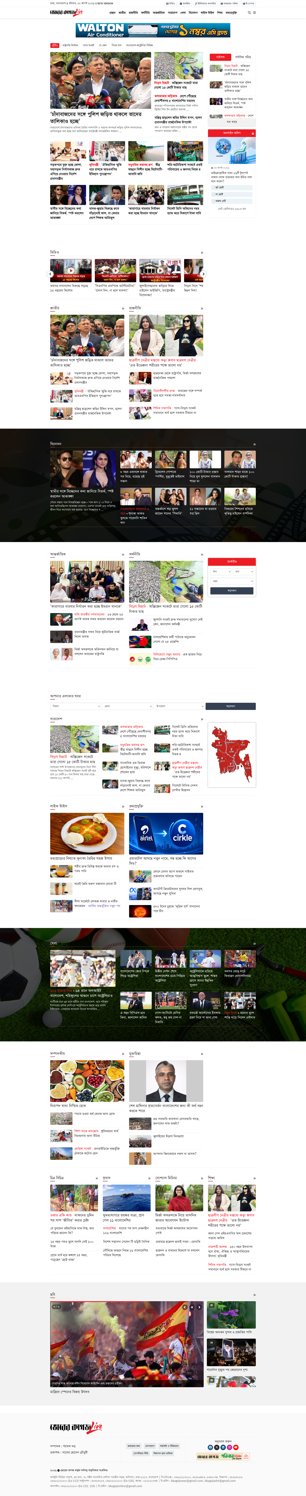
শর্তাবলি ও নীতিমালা (169, 1446)
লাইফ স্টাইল (207, 13)
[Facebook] (210, 1447)
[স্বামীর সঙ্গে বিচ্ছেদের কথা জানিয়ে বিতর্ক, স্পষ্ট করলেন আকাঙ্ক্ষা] (232, 104)
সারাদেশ (172, 13)
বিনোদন (193, 13)
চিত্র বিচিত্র (57, 1178)
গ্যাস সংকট (88, 45)
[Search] (249, 13)
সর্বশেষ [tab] (220, 57)
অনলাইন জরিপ (231, 133)
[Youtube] (236, 1447)
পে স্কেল (103, 45)
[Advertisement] (127, 234)
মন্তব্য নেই (220, 201)
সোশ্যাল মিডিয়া (166, 1178)
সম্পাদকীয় (57, 1053)
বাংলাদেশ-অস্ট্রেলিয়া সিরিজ (139, 45)
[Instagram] (229, 1447)
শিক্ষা (219, 13)
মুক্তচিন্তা (135, 1053)
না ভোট (219, 194)
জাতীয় (122, 13)
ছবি (52, 1294)
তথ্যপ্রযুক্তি (231, 13)
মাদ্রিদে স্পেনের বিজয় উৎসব (69, 1392)
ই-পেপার (249, 3)
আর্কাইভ (186, 3)
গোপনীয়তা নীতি (141, 1453)
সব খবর (232, 122)
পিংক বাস (116, 45)
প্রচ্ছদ (112, 13)
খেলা (183, 13)
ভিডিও (171, 3)
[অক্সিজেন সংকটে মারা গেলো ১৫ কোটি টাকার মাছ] (232, 70)
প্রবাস (106, 1178)
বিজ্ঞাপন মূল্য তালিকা (163, 1453)
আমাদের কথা (134, 1446)
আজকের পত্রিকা (230, 3)
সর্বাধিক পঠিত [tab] (243, 57)
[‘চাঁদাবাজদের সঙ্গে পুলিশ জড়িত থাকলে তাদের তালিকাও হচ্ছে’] (232, 87)
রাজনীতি (133, 13)
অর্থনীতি (145, 13)
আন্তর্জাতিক (159, 13)
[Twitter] (216, 1447)
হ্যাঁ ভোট (219, 187)
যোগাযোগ (150, 1446)
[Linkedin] (223, 1447)
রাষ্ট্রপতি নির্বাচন (70, 45)
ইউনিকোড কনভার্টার (206, 3)
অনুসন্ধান (232, 591)
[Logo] (66, 12)
